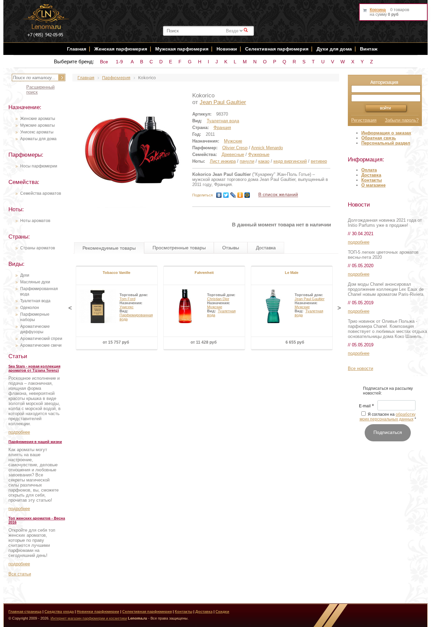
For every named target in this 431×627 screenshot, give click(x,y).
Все (104, 61)
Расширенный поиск (40, 90)
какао (263, 161)
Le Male (291, 273)
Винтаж (368, 49)
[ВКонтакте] (219, 195)
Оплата (369, 170)
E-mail (366, 406)
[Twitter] (226, 195)
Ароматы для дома (38, 138)
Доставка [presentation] (266, 247)
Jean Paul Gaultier (223, 102)
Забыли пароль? (402, 120)
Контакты (371, 180)
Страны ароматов (37, 248)
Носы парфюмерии (38, 166)
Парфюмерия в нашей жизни (35, 442)
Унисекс (127, 307)
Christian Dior (218, 299)
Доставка (371, 175)
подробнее (19, 432)
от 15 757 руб (116, 342)
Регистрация (363, 120)
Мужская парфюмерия (181, 49)
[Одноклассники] (240, 195)
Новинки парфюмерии (98, 611)
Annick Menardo (267, 147)
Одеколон (29, 307)
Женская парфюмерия (120, 49)
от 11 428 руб (204, 342)
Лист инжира (223, 161)
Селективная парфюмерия (276, 49)
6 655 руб (295, 342)
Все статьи (19, 573)
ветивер (319, 161)
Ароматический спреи (41, 338)
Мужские (233, 141)
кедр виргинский (290, 161)
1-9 (119, 61)
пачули (247, 161)
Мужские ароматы (37, 125)
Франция (222, 127)
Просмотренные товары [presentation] (179, 247)
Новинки (227, 49)
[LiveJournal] (233, 195)
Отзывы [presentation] (230, 247)
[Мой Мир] (247, 195)
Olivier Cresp (234, 147)
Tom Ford (127, 299)
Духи (24, 275)
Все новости (360, 368)
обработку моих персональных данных (388, 416)
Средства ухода (59, 611)
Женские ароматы (37, 118)
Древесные (233, 154)
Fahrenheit (204, 273)
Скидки (222, 611)
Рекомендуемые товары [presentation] (109, 248)
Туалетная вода (35, 301)
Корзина (378, 9)
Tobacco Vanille (116, 273)
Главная (76, 49)
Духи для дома (334, 49)
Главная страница (24, 611)
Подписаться (387, 432)
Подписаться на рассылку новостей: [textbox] (388, 391)
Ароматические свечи (41, 345)
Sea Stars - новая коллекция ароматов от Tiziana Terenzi (34, 368)
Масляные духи (35, 282)
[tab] (109, 248)
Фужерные (258, 154)
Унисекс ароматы (37, 132)
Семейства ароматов (40, 193)
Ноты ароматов (35, 220)
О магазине (373, 185)
